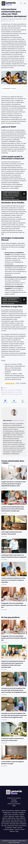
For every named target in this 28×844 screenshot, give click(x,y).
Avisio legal (14, 802)
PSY (2, 825)
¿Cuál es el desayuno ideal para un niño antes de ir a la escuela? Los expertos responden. (13, 580)
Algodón (17, 810)
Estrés (17, 818)
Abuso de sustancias (9, 390)
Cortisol (5, 816)
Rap (5, 825)
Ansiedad (18, 390)
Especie (4, 818)
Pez (2, 824)
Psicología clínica (15, 824)
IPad (15, 820)
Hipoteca (22, 818)
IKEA (3, 820)
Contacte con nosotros (14, 798)
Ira (16, 392)
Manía (8, 822)
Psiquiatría (23, 824)
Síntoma (20, 394)
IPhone (19, 820)
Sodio (16, 825)
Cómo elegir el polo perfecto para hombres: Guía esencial (11, 533)
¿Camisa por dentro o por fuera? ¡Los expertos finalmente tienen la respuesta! (13, 556)
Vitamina (12, 831)
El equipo (14, 800)
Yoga (16, 831)
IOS (14, 392)
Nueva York (22, 822)
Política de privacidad (14, 803)
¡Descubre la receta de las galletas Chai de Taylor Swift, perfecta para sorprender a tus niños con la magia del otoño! (14, 715)
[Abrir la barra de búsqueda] (21, 3)
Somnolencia (22, 825)
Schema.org (13, 394)
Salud (4, 388)
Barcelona (4, 392)
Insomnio (8, 820)
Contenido (10, 88)
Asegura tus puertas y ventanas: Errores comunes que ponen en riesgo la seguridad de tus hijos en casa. (13, 484)
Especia (22, 816)
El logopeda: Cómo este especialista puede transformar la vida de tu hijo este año (13, 605)
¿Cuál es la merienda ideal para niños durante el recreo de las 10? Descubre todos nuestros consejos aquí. (12, 509)
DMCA (14, 805)
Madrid (19, 392)
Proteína (6, 824)
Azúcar (10, 814)
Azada (5, 814)
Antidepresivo (7, 812)
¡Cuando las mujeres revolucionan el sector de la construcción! (12, 739)
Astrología (14, 812)
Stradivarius (8, 827)
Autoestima (21, 812)
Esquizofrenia (11, 818)
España (10, 392)
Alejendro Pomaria (18, 420)
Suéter (15, 827)
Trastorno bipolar (8, 829)
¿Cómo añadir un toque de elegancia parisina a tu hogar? (12, 762)
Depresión (11, 816)
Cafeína (21, 814)
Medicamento (5, 394)
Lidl (24, 820)
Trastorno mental (19, 829)
